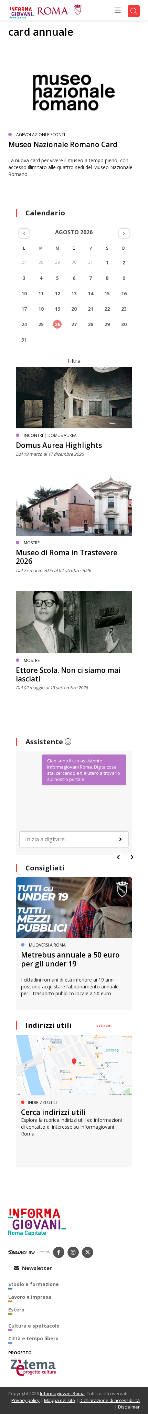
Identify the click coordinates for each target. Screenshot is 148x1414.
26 (57, 324)
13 (74, 293)
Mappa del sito (59, 1400)
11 (41, 293)
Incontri (33, 435)
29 (107, 324)
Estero (16, 1309)
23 (124, 309)
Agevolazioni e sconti (40, 135)
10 (24, 293)
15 (107, 293)
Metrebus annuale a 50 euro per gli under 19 (70, 959)
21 (90, 309)
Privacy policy (25, 1400)
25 (41, 324)
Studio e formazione (33, 1284)
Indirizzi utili (48, 1025)
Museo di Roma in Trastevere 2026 (66, 557)
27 (74, 324)
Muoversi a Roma (47, 945)
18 (41, 309)
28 (90, 324)
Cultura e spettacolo (34, 1325)
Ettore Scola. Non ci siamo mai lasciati (68, 674)
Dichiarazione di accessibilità (110, 1400)
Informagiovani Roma (62, 1393)
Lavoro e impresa (29, 1297)
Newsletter (36, 1267)
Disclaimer (129, 1407)
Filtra (74, 361)
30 (124, 324)
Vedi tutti (104, 1025)
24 (24, 324)
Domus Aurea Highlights (59, 445)
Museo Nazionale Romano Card (62, 144)
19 (57, 309)
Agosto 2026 (74, 232)
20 (74, 309)
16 (124, 293)
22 (107, 309)
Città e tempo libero (33, 1338)
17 (24, 309)
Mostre (32, 543)
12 (57, 293)
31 (24, 339)
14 (90, 293)
